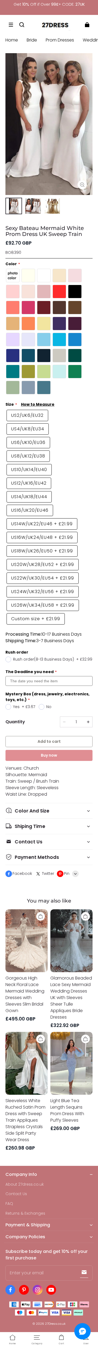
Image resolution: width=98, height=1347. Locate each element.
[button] (10, 24)
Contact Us (16, 1193)
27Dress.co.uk (55, 1324)
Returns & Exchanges (25, 1213)
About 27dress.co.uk (24, 1184)
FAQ (9, 1203)
